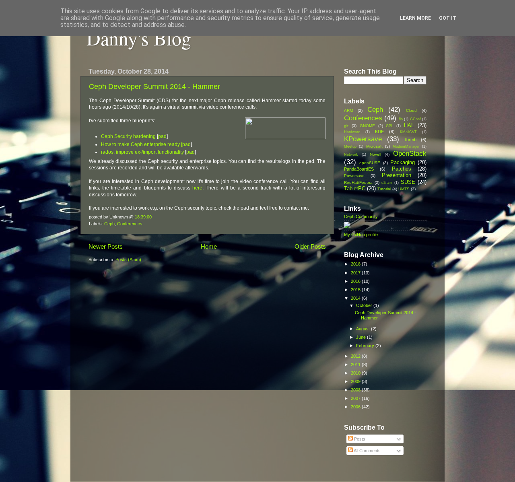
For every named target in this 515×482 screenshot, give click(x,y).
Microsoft (374, 146)
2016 (356, 281)
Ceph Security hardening (128, 136)
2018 (356, 264)
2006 (356, 406)
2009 (356, 381)
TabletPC (354, 188)
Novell (375, 154)
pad (162, 136)
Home (209, 246)
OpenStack (409, 153)
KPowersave (363, 139)
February (365, 345)
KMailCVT (408, 132)
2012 (356, 356)
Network (351, 154)
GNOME (367, 126)
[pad (186, 144)
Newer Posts (106, 246)
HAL (409, 125)
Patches (401, 169)
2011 (356, 364)
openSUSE (369, 163)
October (364, 305)
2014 (356, 298)
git (346, 126)
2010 (356, 373)
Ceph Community (361, 216)
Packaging (402, 162)
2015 (356, 289)
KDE (379, 131)
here (197, 188)
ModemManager (406, 146)
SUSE (408, 182)
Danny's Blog (139, 38)
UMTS (404, 189)
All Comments (367, 450)
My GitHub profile (361, 234)
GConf (415, 119)
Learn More (415, 18)
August (363, 328)
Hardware (352, 132)
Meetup (350, 146)
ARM (348, 110)
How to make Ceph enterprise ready (140, 144)
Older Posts (310, 246)
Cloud (411, 110)
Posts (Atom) (128, 259)
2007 (356, 398)
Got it (447, 18)
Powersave (354, 175)
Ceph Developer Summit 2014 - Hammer (154, 86)
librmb (410, 139)
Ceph (109, 223)
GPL (389, 126)
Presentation (396, 175)
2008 (356, 389)
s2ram (386, 183)
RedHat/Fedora (358, 182)
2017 (356, 272)
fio (401, 119)
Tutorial (384, 189)
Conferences (129, 223)
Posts (359, 439)
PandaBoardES (359, 169)
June (361, 337)
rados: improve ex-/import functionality (142, 152)
